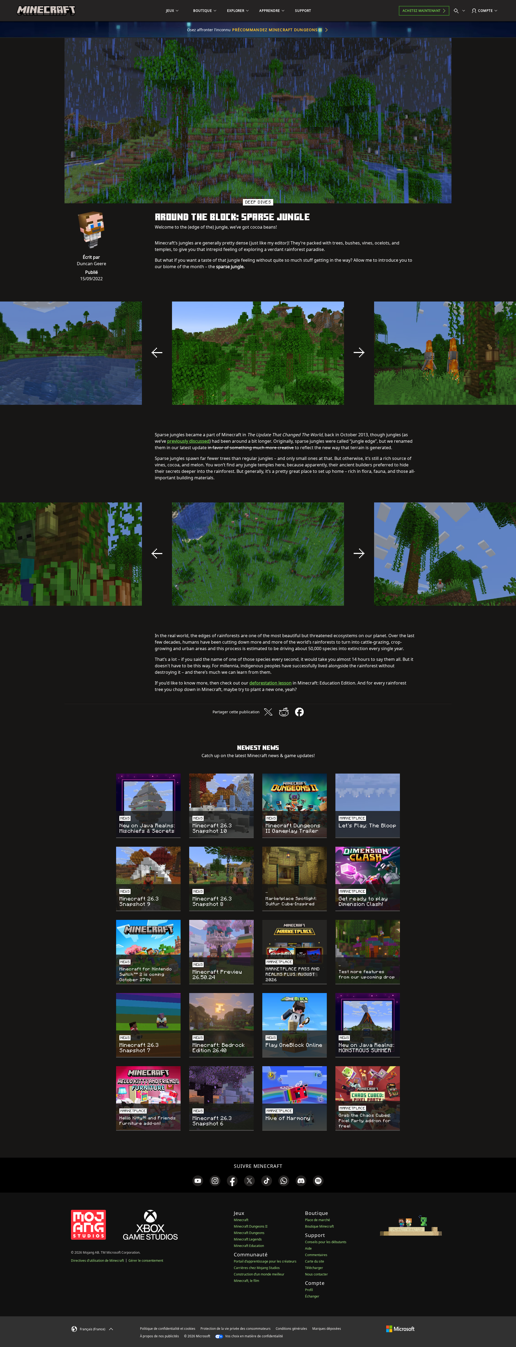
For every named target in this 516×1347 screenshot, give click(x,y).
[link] (197, 1180)
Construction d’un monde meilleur (259, 1274)
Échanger (312, 1296)
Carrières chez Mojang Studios (257, 1268)
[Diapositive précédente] (157, 352)
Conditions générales (291, 1329)
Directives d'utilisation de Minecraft (97, 1260)
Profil (309, 1290)
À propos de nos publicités (159, 1336)
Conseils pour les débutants (325, 1242)
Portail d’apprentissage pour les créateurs (265, 1261)
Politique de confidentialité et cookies (167, 1329)
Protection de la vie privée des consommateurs (235, 1329)
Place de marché (317, 1220)
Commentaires (316, 1255)
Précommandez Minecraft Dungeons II (277, 29)
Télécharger (314, 1268)
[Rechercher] (461, 11)
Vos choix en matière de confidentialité (253, 1336)
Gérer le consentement (145, 1260)
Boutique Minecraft (319, 1226)
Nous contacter (316, 1274)
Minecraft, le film (246, 1280)
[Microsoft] (400, 1328)
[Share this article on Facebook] (299, 712)
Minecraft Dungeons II (250, 1226)
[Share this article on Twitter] (268, 712)
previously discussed (188, 441)
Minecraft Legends (248, 1239)
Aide (308, 1248)
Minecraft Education (249, 1245)
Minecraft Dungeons (249, 1233)
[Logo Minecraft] (46, 11)
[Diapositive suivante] (359, 352)
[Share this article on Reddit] (284, 712)
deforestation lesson (270, 683)
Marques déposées (326, 1329)
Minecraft (241, 1220)
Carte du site (314, 1261)
